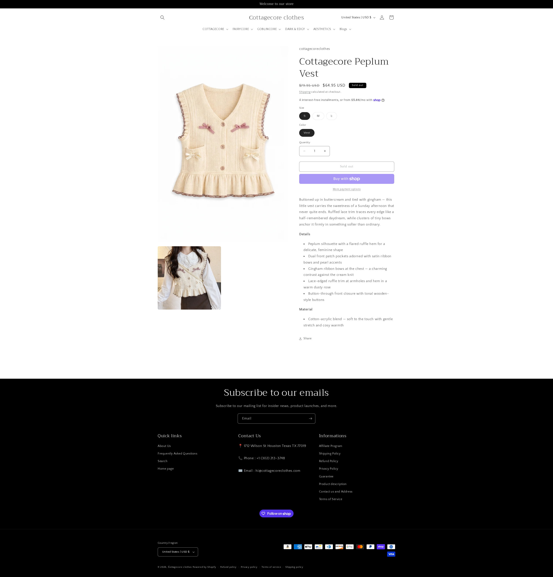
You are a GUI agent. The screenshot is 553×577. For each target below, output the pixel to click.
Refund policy (228, 567)
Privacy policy (249, 567)
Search (163, 461)
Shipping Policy (330, 453)
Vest (309, 134)
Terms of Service (330, 499)
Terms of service (271, 567)
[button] (162, 17)
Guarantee (326, 476)
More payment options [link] (347, 189)
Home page (166, 469)
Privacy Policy (328, 469)
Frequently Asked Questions (177, 453)
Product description (333, 484)
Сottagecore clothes (180, 567)
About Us (164, 446)
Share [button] (308, 338)
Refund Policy (328, 461)
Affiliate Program (330, 446)
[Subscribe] (310, 418)
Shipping (305, 92)
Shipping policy (294, 567)
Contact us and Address (336, 491)
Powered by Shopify (204, 567)
